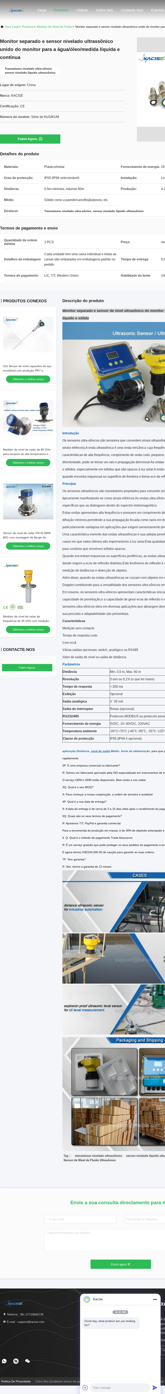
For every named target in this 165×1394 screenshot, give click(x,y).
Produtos (61, 10)
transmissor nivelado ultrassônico (98, 1155)
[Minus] (155, 1299)
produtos (27, 26)
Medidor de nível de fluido (54, 26)
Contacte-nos (132, 10)
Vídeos (82, 10)
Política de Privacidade (16, 1381)
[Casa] (16, 10)
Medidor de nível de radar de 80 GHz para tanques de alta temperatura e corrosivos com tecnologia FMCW (27, 454)
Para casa (12, 26)
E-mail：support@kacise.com (25, 1321)
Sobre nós (104, 10)
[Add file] (85, 1387)
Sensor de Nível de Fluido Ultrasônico (90, 1160)
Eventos (157, 10)
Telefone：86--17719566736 (24, 1314)
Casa (41, 10)
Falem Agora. (28, 139)
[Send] (155, 1387)
